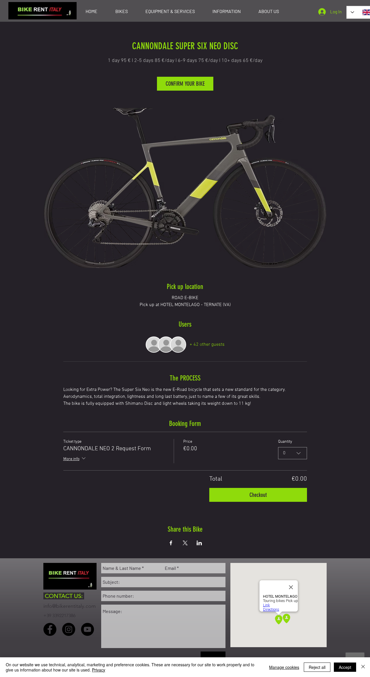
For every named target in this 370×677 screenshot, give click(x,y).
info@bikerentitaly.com (69, 606)
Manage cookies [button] (284, 667)
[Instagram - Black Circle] (68, 629)
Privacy (98, 670)
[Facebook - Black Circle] (49, 629)
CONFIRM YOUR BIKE (185, 83)
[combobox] (292, 453)
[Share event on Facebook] (171, 543)
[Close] (363, 667)
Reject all (317, 667)
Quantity (285, 441)
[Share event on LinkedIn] (199, 543)
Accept (345, 667)
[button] (121, 11)
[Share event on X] (185, 543)
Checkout (258, 494)
